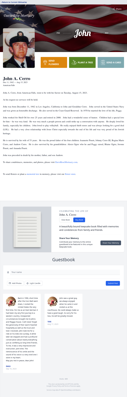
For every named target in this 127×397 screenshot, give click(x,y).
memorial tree (33, 173)
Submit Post (113, 283)
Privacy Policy (56, 386)
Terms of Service (70, 386)
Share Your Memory (111, 243)
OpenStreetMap (66, 390)
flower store (70, 173)
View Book (65, 220)
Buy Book (79, 220)
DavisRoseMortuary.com (66, 162)
